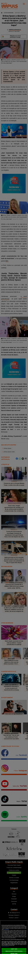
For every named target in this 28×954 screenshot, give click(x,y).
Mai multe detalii (6, 929)
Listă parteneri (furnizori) (5, 946)
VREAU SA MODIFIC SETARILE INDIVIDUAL (14, 951)
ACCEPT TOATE (14, 949)
